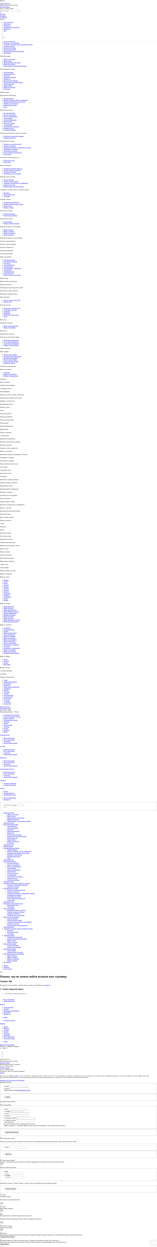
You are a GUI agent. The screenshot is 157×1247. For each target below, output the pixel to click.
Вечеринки (7, 25)
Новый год (7, 29)
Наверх (2, 1073)
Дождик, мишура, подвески (12, 170)
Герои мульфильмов (10, 798)
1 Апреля (6, 700)
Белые (5, 583)
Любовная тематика (10, 77)
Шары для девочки (9, 638)
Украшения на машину (11, 149)
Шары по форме (9, 235)
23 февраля (7, 628)
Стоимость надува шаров (11, 715)
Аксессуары (7, 154)
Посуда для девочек (10, 115)
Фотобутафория (8, 98)
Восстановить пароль (23, 1090)
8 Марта (6, 690)
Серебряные (7, 597)
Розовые (6, 595)
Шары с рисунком (9, 59)
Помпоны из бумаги (10, 172)
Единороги (7, 311)
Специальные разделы (11, 720)
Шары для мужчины (10, 651)
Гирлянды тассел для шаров (12, 173)
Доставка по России (10, 785)
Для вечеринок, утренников (12, 268)
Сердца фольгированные (11, 343)
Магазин (6, 1028)
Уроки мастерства (9, 738)
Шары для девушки (10, 650)
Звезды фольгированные (11, 340)
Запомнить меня (11, 1090)
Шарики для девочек (10, 374)
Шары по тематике (9, 233)
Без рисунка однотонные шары (13, 82)
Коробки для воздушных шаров (13, 204)
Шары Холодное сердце (11, 621)
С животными (8, 125)
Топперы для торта (9, 138)
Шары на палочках (9, 87)
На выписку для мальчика (12, 648)
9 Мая (5, 680)
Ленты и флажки (9, 180)
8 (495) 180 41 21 (5, 3)
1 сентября (7, 702)
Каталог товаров (9, 718)
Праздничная (8, 121)
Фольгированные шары (11, 824)
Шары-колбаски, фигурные (12, 62)
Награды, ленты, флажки (11, 43)
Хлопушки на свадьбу (10, 151)
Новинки (6, 722)
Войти (6, 732)
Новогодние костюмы (10, 215)
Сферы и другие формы (11, 345)
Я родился (7, 89)
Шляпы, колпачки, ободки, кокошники (16, 100)
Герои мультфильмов (10, 120)
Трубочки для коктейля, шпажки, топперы (17, 883)
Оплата (6, 728)
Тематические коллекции (11, 27)
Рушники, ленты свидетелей (12, 144)
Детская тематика (9, 74)
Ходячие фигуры (9, 84)
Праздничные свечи (10, 49)
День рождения (8, 22)
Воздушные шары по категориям (14, 51)
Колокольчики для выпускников (14, 186)
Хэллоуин (7, 646)
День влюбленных (9, 634)
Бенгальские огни (9, 160)
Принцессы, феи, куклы (11, 315)
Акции (6, 723)
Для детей (7, 263)
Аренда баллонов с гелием (12, 717)
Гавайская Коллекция (10, 682)
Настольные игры (9, 194)
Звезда (6, 659)
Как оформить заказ (10, 795)
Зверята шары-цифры (10, 354)
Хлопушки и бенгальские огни (13, 903)
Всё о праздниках (9, 740)
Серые (6, 582)
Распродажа (7, 53)
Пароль (7, 1088)
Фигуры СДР (8, 302)
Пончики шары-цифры (11, 358)
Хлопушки (7, 162)
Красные (6, 592)
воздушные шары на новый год (15, 993)
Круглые (6, 661)
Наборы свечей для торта (11, 223)
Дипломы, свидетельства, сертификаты (16, 183)
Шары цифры (8, 86)
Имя (6, 1109)
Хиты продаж (8, 725)
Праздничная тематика (11, 80)
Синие (6, 598)
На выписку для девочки (11, 645)
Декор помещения (9, 908)
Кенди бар (7, 75)
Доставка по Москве (10, 783)
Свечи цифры (8, 222)
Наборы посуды (8, 128)
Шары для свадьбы (9, 327)
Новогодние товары (10, 48)
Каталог (2, 1004)
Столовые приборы (10, 130)
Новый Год (7, 685)
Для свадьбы (7, 270)
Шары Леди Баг (8, 618)
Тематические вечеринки (11, 1011)
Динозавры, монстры (10, 310)
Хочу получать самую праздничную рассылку (20, 1124)
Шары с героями (9, 231)
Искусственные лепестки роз (13, 152)
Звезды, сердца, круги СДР (12, 300)
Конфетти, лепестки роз (11, 103)
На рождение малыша (10, 261)
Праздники (7, 24)
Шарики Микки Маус (10, 613)
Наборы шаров (8, 846)
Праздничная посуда (10, 861)
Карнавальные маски (10, 105)
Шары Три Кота (8, 608)
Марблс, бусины (9, 207)
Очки (5, 107)
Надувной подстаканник (11, 126)
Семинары (7, 741)
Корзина (2, 1023)
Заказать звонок (5, 7)
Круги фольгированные (11, 342)
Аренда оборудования (10, 743)
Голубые (6, 585)
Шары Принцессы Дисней (12, 620)
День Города (7, 683)
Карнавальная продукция (11, 848)
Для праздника (8, 266)
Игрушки (6, 193)
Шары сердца (8, 61)
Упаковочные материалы (11, 202)
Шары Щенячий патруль (11, 611)
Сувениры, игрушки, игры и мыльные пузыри (18, 44)
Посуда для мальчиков (10, 116)
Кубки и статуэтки (9, 185)
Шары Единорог (9, 616)
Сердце (6, 663)
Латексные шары (9, 813)
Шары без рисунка (9, 64)
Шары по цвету (8, 230)
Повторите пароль (11, 1118)
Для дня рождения (9, 260)
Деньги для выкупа (10, 146)
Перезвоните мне (5, 708)
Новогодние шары (9, 641)
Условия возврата (9, 793)
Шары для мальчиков (10, 639)
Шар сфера (7, 664)
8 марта (6, 631)
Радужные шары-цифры (11, 361)
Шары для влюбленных (11, 326)
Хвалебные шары (9, 629)
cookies (16, 1076)
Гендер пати (7, 704)
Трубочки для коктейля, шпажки (14, 136)
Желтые (6, 587)
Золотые (6, 590)
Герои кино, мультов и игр (12, 308)
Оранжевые (7, 593)
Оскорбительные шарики (11, 653)
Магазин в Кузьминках (7, 1045)
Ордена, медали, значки (11, 181)
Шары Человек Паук (10, 610)
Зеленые (6, 588)
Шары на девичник (10, 636)
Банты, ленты (8, 206)
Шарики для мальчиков (11, 376)
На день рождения (9, 113)
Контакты (7, 730)
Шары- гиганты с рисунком (12, 275)
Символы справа (10, 1120)
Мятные (6, 580)
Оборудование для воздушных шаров (15, 66)
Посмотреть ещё (9, 823)
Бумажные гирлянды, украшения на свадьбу (17, 147)
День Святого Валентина (11, 687)
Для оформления (9, 272)
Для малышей (8, 118)
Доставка (6, 727)
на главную (46, 985)
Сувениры (7, 196)
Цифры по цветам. (9, 363)
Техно (5, 316)
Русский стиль (8, 697)
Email (7, 1086)
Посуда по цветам (9, 123)
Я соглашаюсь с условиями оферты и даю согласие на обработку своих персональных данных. (35, 1125)
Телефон (8, 1111)
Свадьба (6, 693)
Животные (7, 313)
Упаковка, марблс (9, 46)
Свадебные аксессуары (11, 888)
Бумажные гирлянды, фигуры (13, 168)
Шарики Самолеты (9, 615)
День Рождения (8, 695)
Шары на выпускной (10, 633)
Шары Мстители (9, 606)
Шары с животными (10, 643)
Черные (6, 600)
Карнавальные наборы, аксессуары (14, 102)
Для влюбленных (9, 265)
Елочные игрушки (9, 214)
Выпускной (7, 698)
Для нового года (9, 273)
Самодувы (7, 372)
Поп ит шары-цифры (10, 359)
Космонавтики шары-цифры (12, 356)
